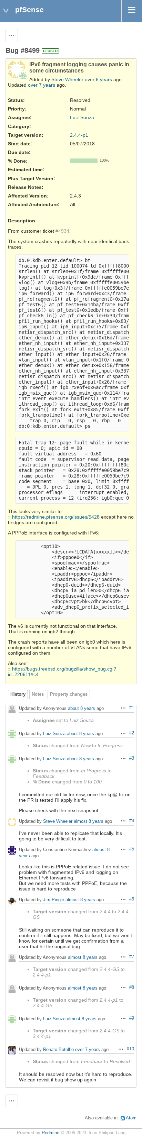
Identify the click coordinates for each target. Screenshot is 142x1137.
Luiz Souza (82, 117)
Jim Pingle (53, 899)
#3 (131, 758)
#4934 (62, 231)
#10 (130, 1049)
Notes (38, 694)
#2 (131, 733)
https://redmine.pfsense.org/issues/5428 (56, 517)
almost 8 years (88, 821)
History (18, 694)
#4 (131, 820)
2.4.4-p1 (79, 135)
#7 (131, 956)
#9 (131, 1018)
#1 (131, 707)
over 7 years (41, 85)
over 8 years (98, 79)
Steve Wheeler (67, 79)
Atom (131, 1118)
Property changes (69, 694)
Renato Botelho (58, 1049)
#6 (131, 899)
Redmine (50, 1132)
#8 (131, 987)
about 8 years (81, 708)
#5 (131, 849)
